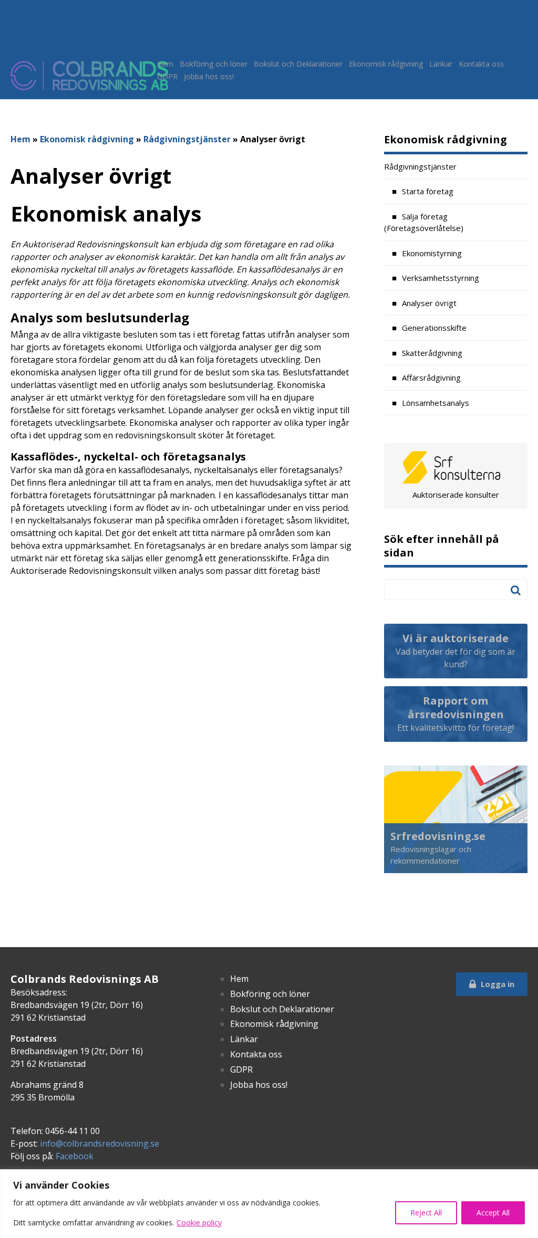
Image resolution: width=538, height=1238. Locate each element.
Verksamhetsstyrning (440, 277)
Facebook (75, 1156)
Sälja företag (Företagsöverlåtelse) (423, 222)
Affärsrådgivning (431, 377)
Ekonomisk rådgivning (386, 64)
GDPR (167, 76)
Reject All (426, 1213)
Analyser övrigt (429, 303)
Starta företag (427, 191)
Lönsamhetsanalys (435, 402)
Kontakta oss (481, 64)
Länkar (440, 64)
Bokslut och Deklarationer (298, 64)
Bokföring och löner (213, 64)
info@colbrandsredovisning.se (99, 1143)
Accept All (493, 1213)
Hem (165, 64)
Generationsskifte (434, 327)
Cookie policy (199, 1222)
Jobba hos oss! (209, 76)
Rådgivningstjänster (187, 139)
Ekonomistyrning (432, 253)
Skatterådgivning (432, 353)
